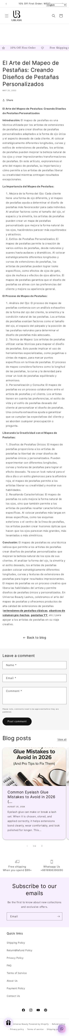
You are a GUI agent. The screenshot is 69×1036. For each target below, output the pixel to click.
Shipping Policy (16, 942)
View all (61, 739)
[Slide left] (27, 846)
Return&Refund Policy (19, 950)
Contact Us (13, 995)
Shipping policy (54, 1029)
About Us (12, 980)
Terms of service (35, 1029)
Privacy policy (17, 1029)
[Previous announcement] (6, 3)
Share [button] (9, 100)
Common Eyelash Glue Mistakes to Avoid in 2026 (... (31, 797)
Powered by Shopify (39, 1024)
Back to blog (36, 637)
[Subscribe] (58, 916)
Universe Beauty (20, 1024)
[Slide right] (42, 846)
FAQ (9, 965)
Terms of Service (17, 973)
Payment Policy (16, 988)
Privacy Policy (15, 957)
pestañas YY (39, 615)
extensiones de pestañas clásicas (26, 610)
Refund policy (58, 1024)
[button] (6, 16)
